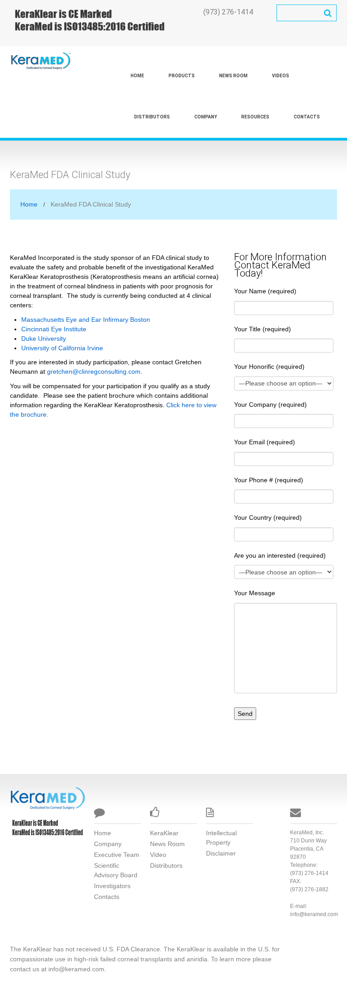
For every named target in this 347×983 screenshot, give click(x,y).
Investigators (112, 885)
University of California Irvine (62, 348)
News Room (233, 75)
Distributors (152, 116)
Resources (255, 116)
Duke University (43, 338)
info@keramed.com (314, 914)
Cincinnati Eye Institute (53, 329)
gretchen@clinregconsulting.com (94, 371)
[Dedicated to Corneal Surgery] (47, 797)
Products (182, 75)
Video (158, 854)
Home (137, 75)
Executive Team (116, 854)
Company (205, 116)
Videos (280, 75)
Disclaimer (221, 853)
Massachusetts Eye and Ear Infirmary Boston (85, 319)
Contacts (307, 116)
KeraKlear (164, 833)
